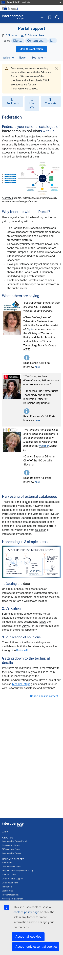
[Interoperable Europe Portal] (13, 17)
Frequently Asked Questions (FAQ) (17, 871)
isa (20, 256)
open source (37, 284)
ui (27, 501)
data (26, 584)
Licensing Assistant (11, 845)
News (22, 57)
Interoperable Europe (11, 853)
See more (37, 57)
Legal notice (7, 891)
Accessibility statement (12, 899)
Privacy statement (10, 895)
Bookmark (13, 103)
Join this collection (31, 49)
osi (7, 148)
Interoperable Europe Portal (14, 841)
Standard (12, 256)
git (30, 329)
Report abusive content (44, 696)
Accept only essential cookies (36, 946)
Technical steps (21, 684)
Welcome (8, 57)
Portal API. (22, 650)
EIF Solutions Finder (11, 849)
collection (40, 530)
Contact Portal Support (12, 879)
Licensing (53, 40)
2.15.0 (5, 832)
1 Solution (12, 35)
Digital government (19, 40)
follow (42, 621)
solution (35, 144)
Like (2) (31, 105)
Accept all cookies (28, 936)
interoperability (35, 244)
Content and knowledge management (37, 40)
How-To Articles (9, 875)
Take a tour (7, 863)
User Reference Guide (11, 867)
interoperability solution (21, 131)
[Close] (57, 68)
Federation (7, 198)
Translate (50, 103)
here (37, 366)
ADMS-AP (27, 625)
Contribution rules (10, 883)
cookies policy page (26, 912)
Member (44, 445)
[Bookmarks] (49, 17)
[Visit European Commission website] (10, 8)
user (45, 148)
